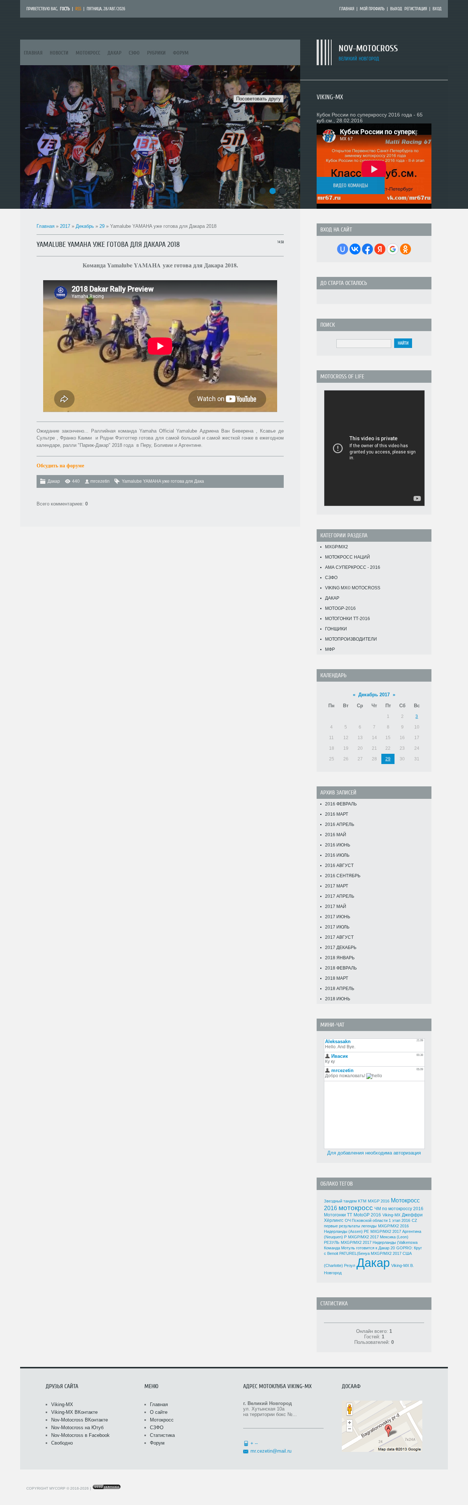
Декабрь (85, 226)
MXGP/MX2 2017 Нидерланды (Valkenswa (379, 1242)
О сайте (158, 1412)
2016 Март (336, 814)
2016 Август (339, 865)
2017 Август (339, 937)
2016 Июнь (337, 845)
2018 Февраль (341, 968)
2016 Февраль (341, 804)
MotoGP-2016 (340, 608)
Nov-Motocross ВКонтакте (79, 1420)
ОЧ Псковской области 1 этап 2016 (377, 1220)
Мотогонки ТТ (338, 1214)
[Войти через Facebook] (367, 249)
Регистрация (415, 8)
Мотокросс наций (347, 557)
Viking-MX (391, 1215)
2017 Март (336, 886)
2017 (65, 226)
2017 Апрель (339, 896)
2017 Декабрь (340, 947)
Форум (157, 1443)
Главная (346, 8)
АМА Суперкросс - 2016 (352, 567)
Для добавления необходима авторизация (374, 1153)
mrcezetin (100, 481)
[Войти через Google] (393, 249)
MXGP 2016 (378, 1201)
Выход (396, 8)
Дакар (54, 481)
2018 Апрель (339, 988)
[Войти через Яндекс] (379, 249)
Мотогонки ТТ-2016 (347, 618)
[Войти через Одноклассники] (405, 249)
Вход (437, 8)
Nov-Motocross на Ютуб (77, 1427)
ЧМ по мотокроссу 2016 (398, 1208)
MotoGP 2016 (367, 1214)
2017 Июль (337, 927)
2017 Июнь (337, 916)
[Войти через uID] (342, 249)
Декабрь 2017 (374, 694)
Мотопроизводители (351, 639)
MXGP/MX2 (336, 546)
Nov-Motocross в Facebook (80, 1435)
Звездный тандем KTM (345, 1201)
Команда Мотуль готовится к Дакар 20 (359, 1248)
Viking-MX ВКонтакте (74, 1412)
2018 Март (336, 978)
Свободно (62, 1443)
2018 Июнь (337, 998)
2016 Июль (337, 855)
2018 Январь (340, 957)
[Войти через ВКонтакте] (355, 249)
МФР (330, 649)
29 (102, 226)
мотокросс (356, 1208)
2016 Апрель (339, 824)
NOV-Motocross (368, 48)
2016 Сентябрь (343, 875)
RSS (78, 8)
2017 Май (335, 906)
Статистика (162, 1435)
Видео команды (350, 185)
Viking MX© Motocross (352, 587)
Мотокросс (162, 1420)
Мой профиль (372, 8)
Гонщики (336, 628)
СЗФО (331, 577)
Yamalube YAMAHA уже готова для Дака (163, 481)
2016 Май (335, 834)
